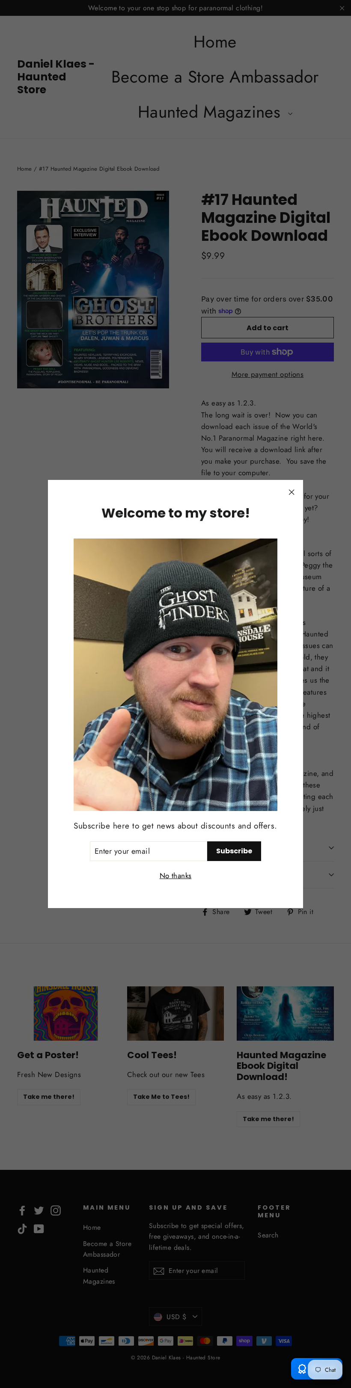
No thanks (176, 875)
